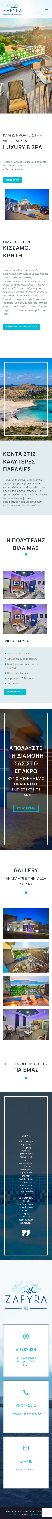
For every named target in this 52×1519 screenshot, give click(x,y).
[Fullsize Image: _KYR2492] (26, 957)
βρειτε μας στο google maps (21, 326)
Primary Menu (46, 9)
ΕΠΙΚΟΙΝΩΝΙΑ (26, 808)
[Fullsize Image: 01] (26, 1024)
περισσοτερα (12, 180)
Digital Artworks (36, 1514)
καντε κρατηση (15, 691)
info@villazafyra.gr (26, 1469)
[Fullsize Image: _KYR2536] (26, 991)
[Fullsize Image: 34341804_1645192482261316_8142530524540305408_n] (26, 923)
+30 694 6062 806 (32, 1413)
